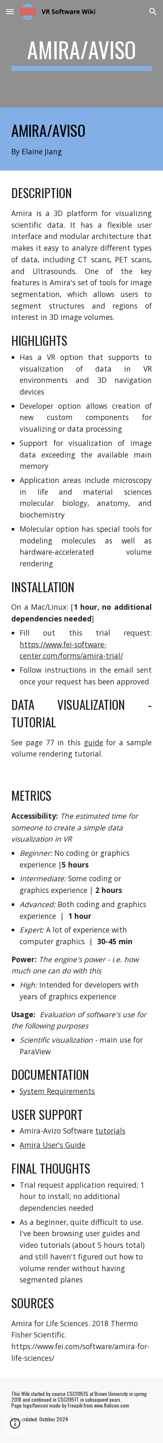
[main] (81, 53)
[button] (10, 11)
